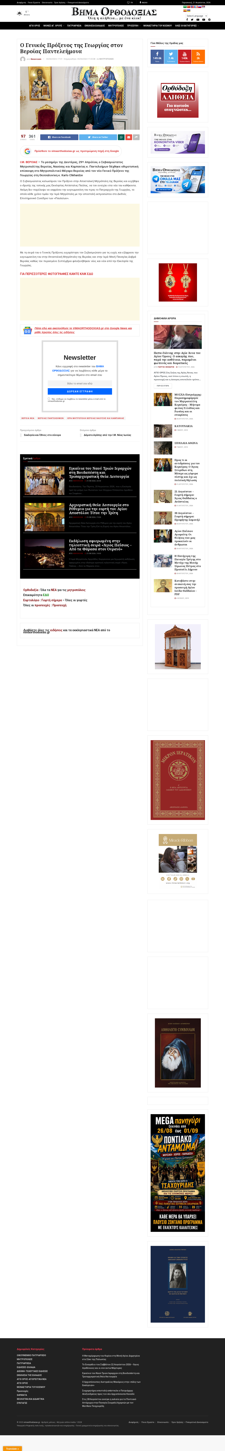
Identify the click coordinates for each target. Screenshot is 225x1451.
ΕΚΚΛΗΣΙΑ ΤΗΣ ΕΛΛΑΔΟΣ (29, 1375)
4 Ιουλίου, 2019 (182, 598)
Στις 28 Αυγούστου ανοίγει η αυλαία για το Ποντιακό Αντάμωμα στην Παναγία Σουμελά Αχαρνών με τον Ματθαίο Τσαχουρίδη (109, 1402)
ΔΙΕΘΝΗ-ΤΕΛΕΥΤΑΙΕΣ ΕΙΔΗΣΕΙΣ (32, 1371)
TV (131, 3)
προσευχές (42, 605)
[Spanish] (185, 10)
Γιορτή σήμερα (51, 600)
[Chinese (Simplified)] (188, 7)
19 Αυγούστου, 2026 (185, 367)
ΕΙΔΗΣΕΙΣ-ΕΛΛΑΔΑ (26, 1367)
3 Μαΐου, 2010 (182, 430)
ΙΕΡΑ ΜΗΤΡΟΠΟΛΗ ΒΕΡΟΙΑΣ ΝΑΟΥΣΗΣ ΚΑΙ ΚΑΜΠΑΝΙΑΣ (95, 418)
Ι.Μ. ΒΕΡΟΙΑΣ (29, 162)
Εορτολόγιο (31, 600)
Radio (144, 3)
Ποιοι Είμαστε (34, 3)
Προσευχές (22, 1391)
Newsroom (36, 59)
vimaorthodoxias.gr (32, 1422)
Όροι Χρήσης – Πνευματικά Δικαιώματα (71, 3)
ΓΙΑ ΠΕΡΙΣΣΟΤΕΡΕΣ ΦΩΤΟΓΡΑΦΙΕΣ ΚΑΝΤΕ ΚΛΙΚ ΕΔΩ (56, 274)
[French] (196, 7)
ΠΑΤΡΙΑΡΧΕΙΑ (74, 25)
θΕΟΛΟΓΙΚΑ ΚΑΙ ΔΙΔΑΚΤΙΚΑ (30, 1399)
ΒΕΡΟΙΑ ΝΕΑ (28, 418)
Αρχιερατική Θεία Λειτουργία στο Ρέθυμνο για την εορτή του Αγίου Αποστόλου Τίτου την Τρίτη (99, 508)
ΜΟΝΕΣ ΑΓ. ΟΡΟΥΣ (52, 25)
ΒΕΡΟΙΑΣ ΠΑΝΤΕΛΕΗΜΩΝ (51, 418)
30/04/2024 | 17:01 (54, 59)
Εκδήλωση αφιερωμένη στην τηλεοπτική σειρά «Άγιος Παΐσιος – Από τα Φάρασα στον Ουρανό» (100, 544)
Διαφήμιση (21, 3)
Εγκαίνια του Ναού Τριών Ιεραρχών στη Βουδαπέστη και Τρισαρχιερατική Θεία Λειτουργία (100, 472)
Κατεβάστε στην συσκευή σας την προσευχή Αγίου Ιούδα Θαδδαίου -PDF (185, 587)
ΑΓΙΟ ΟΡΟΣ (34, 25)
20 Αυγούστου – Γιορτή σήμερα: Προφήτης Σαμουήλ (187, 516)
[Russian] (199, 7)
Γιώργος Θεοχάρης (166, 367)
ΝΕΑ (54, 590)
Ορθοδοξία (30, 590)
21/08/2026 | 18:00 (93, 553)
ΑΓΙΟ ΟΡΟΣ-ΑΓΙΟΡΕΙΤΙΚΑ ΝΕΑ (31, 1379)
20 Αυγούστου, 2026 (184, 419)
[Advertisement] (80, 225)
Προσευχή (59, 605)
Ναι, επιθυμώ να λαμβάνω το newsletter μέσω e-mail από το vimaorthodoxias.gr (76, 400)
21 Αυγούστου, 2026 (184, 484)
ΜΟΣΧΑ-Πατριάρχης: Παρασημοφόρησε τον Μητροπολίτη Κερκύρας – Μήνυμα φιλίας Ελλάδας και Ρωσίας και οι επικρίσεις (188, 404)
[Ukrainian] (188, 10)
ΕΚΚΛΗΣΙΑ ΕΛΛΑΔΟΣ (95, 25)
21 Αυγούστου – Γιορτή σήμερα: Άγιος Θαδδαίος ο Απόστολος (185, 496)
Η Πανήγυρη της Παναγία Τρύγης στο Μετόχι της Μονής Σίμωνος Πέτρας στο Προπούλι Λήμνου (187, 562)
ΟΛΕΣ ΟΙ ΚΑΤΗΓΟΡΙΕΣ (186, 25)
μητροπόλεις (76, 590)
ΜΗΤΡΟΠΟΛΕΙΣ (116, 25)
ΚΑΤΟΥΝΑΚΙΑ (183, 426)
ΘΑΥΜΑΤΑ (22, 1395)
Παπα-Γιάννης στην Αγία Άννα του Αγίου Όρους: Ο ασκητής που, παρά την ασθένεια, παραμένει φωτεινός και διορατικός (177, 358)
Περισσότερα (163, 386)
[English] (192, 7)
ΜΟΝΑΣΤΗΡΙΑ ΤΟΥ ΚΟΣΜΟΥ (157, 25)
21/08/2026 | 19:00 (93, 517)
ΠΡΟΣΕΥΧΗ (132, 25)
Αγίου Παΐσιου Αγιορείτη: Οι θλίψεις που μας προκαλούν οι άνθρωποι (184, 537)
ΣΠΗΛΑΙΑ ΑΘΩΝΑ (185, 443)
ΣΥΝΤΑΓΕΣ (22, 1403)
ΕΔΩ (46, 595)
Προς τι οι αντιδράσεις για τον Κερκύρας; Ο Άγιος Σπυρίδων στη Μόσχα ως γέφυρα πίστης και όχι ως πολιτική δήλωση (187, 470)
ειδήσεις (56, 630)
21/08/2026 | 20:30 (93, 481)
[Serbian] (203, 7)
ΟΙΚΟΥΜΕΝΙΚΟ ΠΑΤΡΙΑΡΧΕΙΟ (31, 1355)
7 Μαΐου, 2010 (182, 447)
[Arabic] (185, 7)
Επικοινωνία (47, 3)
